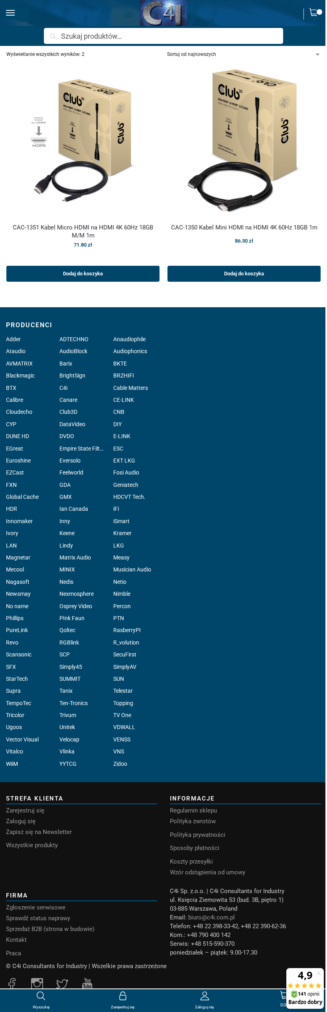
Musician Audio (132, 569)
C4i (63, 388)
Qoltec (67, 630)
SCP (64, 654)
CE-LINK (123, 400)
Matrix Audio (75, 557)
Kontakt (16, 939)
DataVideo (72, 424)
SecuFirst (124, 654)
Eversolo (70, 460)
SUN (118, 679)
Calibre (14, 400)
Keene (67, 533)
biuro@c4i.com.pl (211, 917)
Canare (68, 400)
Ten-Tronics (73, 703)
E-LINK (121, 436)
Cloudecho (19, 412)
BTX (11, 388)
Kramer (122, 533)
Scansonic (19, 654)
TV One (122, 715)
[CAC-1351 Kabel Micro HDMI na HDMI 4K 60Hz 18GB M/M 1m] (83, 140)
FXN (11, 485)
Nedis (66, 582)
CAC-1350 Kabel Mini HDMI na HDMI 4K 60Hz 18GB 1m (244, 227)
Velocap (69, 739)
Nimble (121, 594)
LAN (11, 545)
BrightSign (72, 375)
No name (17, 606)
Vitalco (14, 751)
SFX (11, 667)
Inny (64, 521)
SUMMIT (70, 679)
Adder (13, 339)
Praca (13, 953)
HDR (11, 509)
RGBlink (69, 642)
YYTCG (68, 764)
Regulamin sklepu (193, 810)
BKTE (120, 363)
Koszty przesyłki (191, 861)
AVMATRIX (19, 363)
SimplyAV (124, 667)
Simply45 (70, 667)
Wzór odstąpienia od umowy (207, 872)
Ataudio (16, 351)
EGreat (14, 448)
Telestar (123, 691)
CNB (118, 412)
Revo (12, 642)
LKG (118, 545)
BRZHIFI (123, 375)
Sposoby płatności (194, 848)
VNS (118, 751)
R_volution (126, 642)
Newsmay (18, 594)
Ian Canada (73, 509)
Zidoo (120, 764)
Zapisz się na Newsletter (39, 832)
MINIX (67, 569)
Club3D (68, 412)
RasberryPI (127, 630)
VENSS (121, 739)
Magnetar (18, 557)
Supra (13, 691)
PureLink (17, 630)
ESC (118, 448)
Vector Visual (22, 739)
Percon (122, 606)
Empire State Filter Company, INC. (81, 448)
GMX (65, 497)
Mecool (15, 569)
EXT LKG (124, 460)
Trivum (67, 715)
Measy (121, 557)
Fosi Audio (126, 472)
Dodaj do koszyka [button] (83, 274)
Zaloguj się (20, 821)
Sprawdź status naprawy (38, 918)
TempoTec (18, 703)
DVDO (66, 436)
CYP (11, 424)
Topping (123, 703)
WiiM (12, 764)
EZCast (15, 472)
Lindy (66, 545)
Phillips (15, 618)
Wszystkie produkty (32, 845)
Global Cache (22, 497)
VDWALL (124, 727)
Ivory (12, 533)
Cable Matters (130, 388)
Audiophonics (130, 351)
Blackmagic (20, 375)
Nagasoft (18, 582)
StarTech (17, 679)
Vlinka (67, 751)
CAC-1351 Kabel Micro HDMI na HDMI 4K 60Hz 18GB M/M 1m (83, 231)
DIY (117, 424)
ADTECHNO (74, 339)
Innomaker (19, 521)
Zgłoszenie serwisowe (35, 907)
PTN (118, 618)
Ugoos (14, 727)
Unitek (67, 727)
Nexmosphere (76, 594)
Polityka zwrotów (193, 821)
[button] (315, 14)
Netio (119, 582)
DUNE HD (17, 436)
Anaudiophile (129, 339)
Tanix (66, 691)
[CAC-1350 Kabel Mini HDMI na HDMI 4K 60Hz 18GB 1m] (244, 140)
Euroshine (18, 460)
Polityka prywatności (197, 834)
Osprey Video (75, 606)
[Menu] (18, 13)
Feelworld (71, 472)
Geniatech (125, 485)
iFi (116, 509)
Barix (65, 363)
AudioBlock (73, 351)
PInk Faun (72, 618)
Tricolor (15, 715)
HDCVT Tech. (129, 497)
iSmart (121, 521)
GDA (65, 485)
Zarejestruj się (25, 810)
